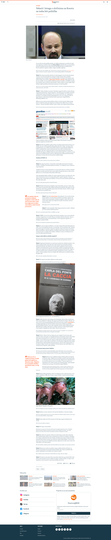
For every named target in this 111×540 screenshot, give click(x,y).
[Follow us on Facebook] (57, 529)
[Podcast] (104, 2)
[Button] (72, 20)
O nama (21, 529)
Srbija (78, 482)
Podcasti (39, 533)
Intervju (38, 5)
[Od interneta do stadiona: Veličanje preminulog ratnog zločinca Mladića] (24, 478)
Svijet (54, 482)
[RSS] (67, 529)
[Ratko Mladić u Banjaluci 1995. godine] (55, 404)
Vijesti (39, 529)
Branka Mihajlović (39, 14)
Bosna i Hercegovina (81, 476)
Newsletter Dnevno (41, 535)
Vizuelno (39, 531)
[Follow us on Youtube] (62, 529)
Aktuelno (30, 476)
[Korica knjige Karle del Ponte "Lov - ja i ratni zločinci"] (55, 315)
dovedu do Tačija (70, 70)
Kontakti (21, 535)
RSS (21, 533)
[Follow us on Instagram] (65, 529)
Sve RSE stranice (23, 531)
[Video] (107, 2)
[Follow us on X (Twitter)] (59, 529)
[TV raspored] (70, 529)
